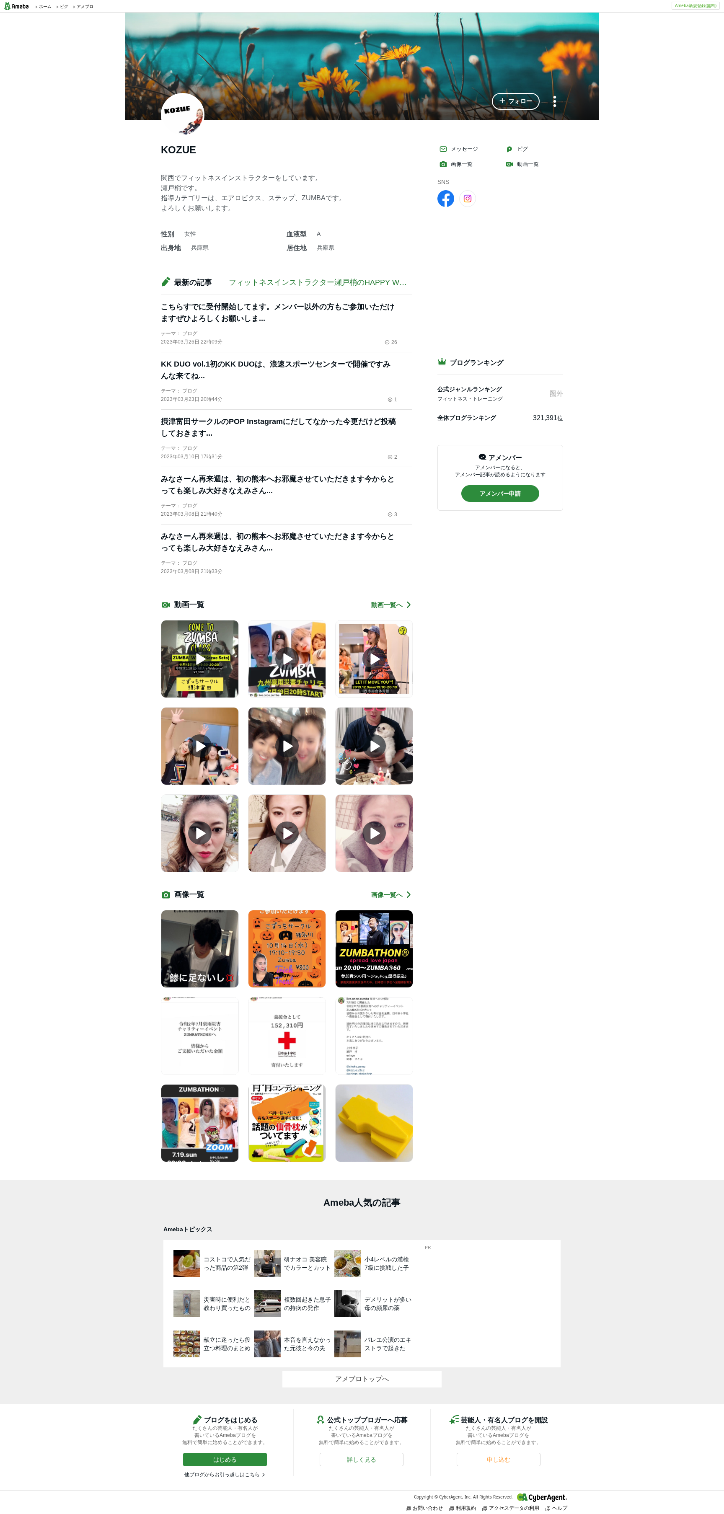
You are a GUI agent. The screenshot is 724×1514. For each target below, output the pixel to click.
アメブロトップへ (362, 1378)
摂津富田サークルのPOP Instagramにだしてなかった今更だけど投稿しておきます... (278, 427)
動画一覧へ (387, 604)
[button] (516, 101)
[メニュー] (554, 102)
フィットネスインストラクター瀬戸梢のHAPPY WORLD (324, 282)
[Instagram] (467, 198)
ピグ (522, 149)
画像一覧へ (387, 894)
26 (394, 342)
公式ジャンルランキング (469, 389)
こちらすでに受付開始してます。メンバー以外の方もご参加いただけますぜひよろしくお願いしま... (278, 312)
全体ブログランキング (466, 417)
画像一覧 (462, 164)
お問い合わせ (428, 1507)
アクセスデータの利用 (514, 1507)
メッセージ (464, 149)
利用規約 (466, 1507)
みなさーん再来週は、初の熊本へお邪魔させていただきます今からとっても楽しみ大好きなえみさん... (278, 485)
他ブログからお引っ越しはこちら (222, 1475)
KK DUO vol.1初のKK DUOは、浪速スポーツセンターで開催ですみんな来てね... (275, 370)
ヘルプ (559, 1507)
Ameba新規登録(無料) (695, 5)
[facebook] (445, 198)
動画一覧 (528, 164)
